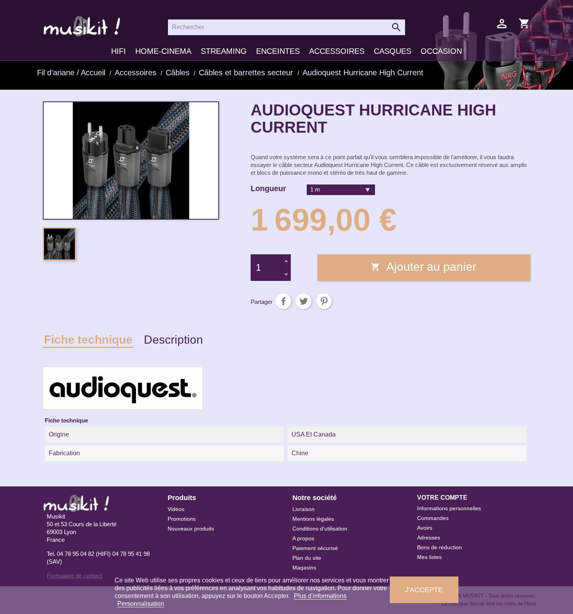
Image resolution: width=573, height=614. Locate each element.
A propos (303, 538)
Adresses (428, 537)
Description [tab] (173, 339)
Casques (392, 51)
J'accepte (424, 590)
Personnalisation (140, 603)
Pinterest (324, 301)
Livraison (303, 509)
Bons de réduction (439, 547)
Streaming (224, 51)
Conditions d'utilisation (319, 528)
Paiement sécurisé (315, 548)
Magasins (304, 567)
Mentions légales (313, 519)
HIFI (118, 51)
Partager (283, 301)
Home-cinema (163, 51)
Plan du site (306, 558)
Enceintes (278, 51)
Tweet (303, 301)
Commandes (433, 518)
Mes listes (429, 557)
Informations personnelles (449, 508)
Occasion (441, 51)
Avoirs (424, 528)
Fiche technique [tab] (88, 339)
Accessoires (336, 51)
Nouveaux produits (191, 528)
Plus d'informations (320, 596)
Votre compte (442, 497)
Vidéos (176, 509)
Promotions (182, 519)
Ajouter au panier (423, 266)
